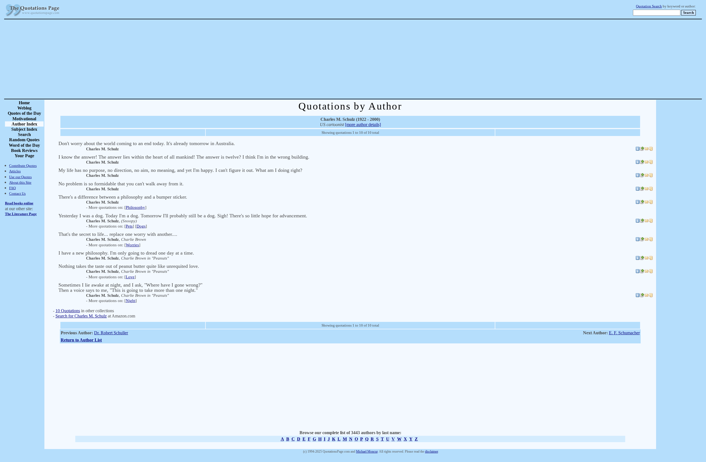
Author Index (24, 124)
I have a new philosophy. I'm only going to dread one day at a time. (126, 253)
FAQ (12, 188)
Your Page (24, 155)
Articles (15, 171)
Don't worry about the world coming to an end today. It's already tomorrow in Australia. (146, 143)
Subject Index (24, 129)
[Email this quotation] (646, 149)
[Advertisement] (372, 59)
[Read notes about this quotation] (651, 149)
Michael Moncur (367, 451)
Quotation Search (649, 6)
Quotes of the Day (24, 113)
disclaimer (431, 451)
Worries (132, 245)
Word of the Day (24, 145)
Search (24, 134)
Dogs (141, 226)
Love (130, 277)
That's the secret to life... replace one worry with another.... (117, 234)
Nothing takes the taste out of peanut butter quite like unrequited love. (128, 266)
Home (24, 102)
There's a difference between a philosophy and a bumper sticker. (122, 197)
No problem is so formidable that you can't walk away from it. (121, 183)
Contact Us (17, 193)
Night (130, 300)
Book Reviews (24, 150)
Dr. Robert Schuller (111, 332)
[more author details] (363, 124)
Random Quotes (24, 139)
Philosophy (135, 207)
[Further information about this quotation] (637, 149)
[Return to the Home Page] (32, 16)
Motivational (24, 118)
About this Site (20, 182)
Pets (129, 226)
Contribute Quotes (23, 166)
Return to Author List (81, 340)
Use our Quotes (20, 177)
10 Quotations (67, 310)
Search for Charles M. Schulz (81, 316)
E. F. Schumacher (624, 332)
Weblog (24, 108)
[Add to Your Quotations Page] (642, 149)
